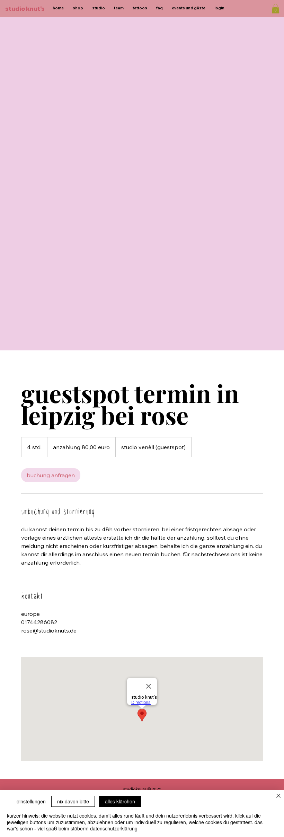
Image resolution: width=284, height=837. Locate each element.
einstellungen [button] (31, 801)
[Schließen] (278, 796)
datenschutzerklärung (113, 828)
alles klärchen (120, 801)
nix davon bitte (73, 801)
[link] (50, 475)
